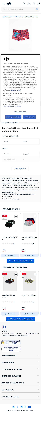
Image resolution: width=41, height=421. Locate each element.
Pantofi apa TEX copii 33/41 (8, 296)
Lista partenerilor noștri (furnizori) (12, 106)
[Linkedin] (21, 407)
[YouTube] (29, 407)
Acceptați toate (29, 117)
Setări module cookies (20, 111)
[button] (39, 4)
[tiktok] (17, 407)
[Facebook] (25, 407)
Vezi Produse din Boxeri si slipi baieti (20, 261)
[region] (20, 88)
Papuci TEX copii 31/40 (29, 295)
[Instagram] (13, 407)
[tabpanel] (20, 35)
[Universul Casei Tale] (9, 4)
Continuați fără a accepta (13, 117)
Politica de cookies (15, 90)
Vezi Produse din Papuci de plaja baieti (20, 319)
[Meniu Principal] (3, 4)
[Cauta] (37, 9)
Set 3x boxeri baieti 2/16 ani (9, 238)
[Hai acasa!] (3, 16)
